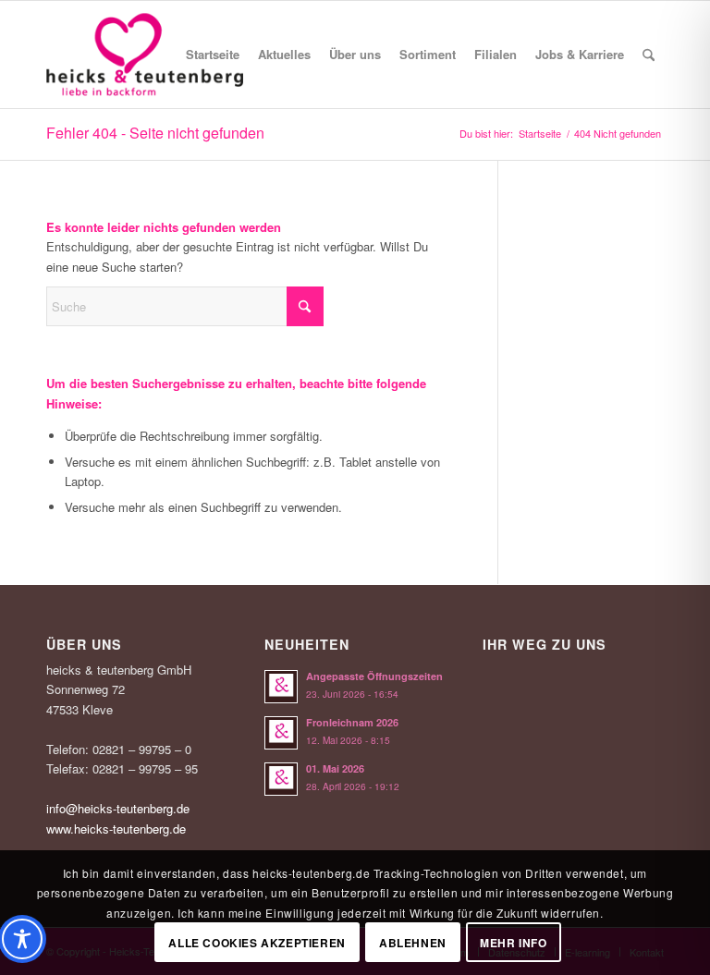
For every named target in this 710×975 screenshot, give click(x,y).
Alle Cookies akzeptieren (256, 942)
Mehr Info (513, 942)
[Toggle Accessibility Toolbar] (22, 939)
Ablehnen (413, 942)
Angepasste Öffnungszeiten (374, 676)
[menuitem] (213, 54)
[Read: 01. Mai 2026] (281, 779)
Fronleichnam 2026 (352, 722)
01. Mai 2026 (335, 768)
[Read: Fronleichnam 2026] (281, 733)
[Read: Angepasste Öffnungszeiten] (281, 686)
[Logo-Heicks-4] (144, 54)
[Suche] (648, 54)
